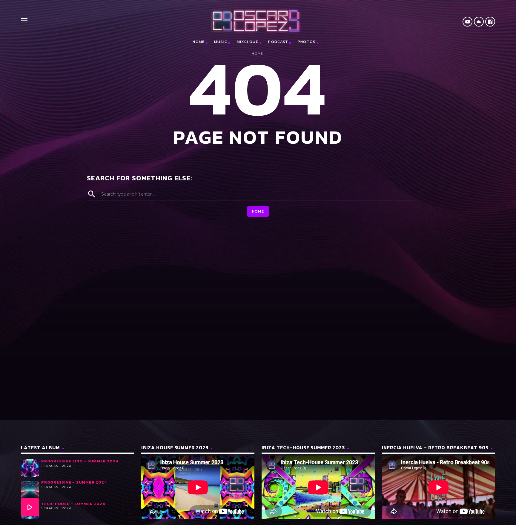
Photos (307, 41)
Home (199, 41)
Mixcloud (248, 41)
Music (221, 41)
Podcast (278, 41)
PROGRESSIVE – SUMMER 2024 (74, 482)
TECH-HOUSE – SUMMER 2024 (73, 504)
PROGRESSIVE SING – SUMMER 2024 (79, 461)
